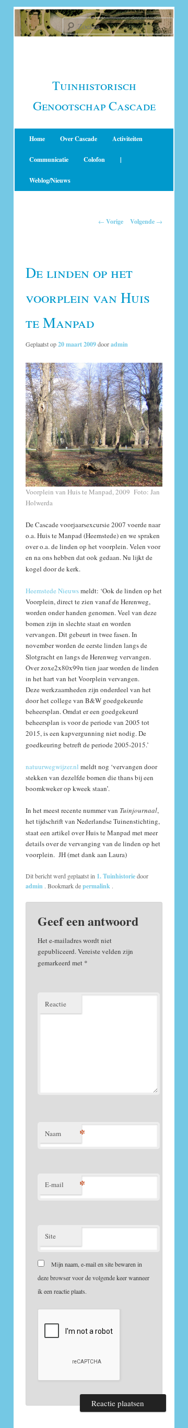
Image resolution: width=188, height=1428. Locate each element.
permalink (97, 886)
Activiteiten (127, 138)
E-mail (63, 1184)
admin (119, 344)
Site (50, 1236)
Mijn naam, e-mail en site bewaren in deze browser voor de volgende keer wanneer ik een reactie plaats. (93, 1278)
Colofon (94, 159)
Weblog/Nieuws (49, 180)
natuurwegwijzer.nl (52, 766)
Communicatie (48, 159)
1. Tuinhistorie (116, 876)
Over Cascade (78, 138)
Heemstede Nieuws (52, 590)
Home (37, 138)
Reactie (55, 1004)
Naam (63, 1133)
